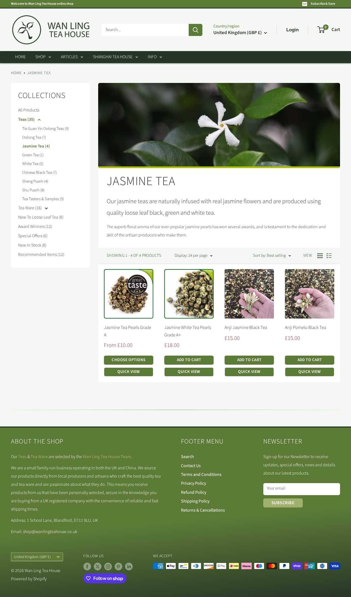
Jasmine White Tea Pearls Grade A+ (187, 331)
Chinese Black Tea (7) (39, 172)
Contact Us (191, 466)
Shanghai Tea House (112, 57)
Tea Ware (39, 457)
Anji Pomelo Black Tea (305, 327)
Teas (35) (26, 119)
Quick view (128, 372)
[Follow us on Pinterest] (118, 566)
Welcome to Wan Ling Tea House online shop (42, 3)
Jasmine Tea (38, 73)
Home (20, 57)
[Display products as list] (329, 255)
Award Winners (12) (35, 227)
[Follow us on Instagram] (108, 566)
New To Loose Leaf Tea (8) (40, 217)
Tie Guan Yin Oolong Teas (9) (45, 129)
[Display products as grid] (320, 255)
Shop (40, 57)
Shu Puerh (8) (33, 190)
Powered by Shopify (29, 579)
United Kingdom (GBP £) (32, 556)
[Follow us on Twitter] (97, 566)
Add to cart (189, 360)
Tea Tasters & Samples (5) (43, 199)
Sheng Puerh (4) (35, 181)
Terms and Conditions (201, 475)
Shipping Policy (195, 501)
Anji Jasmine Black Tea (246, 327)
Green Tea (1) (33, 155)
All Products (28, 110)
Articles (69, 57)
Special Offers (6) (32, 236)
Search (187, 457)
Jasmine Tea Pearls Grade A (127, 331)
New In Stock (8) (32, 245)
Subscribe (283, 503)
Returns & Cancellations (203, 510)
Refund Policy (193, 492)
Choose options (128, 360)
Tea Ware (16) (30, 208)
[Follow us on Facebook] (87, 566)
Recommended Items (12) (41, 255)
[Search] (195, 30)
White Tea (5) (32, 164)
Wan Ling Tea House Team (107, 457)
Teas (22, 457)
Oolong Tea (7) (34, 137)
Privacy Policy (193, 483)
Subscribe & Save (323, 3)
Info (152, 57)
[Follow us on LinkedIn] (129, 566)
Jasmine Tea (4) (36, 146)
